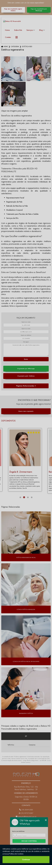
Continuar (26, 860)
